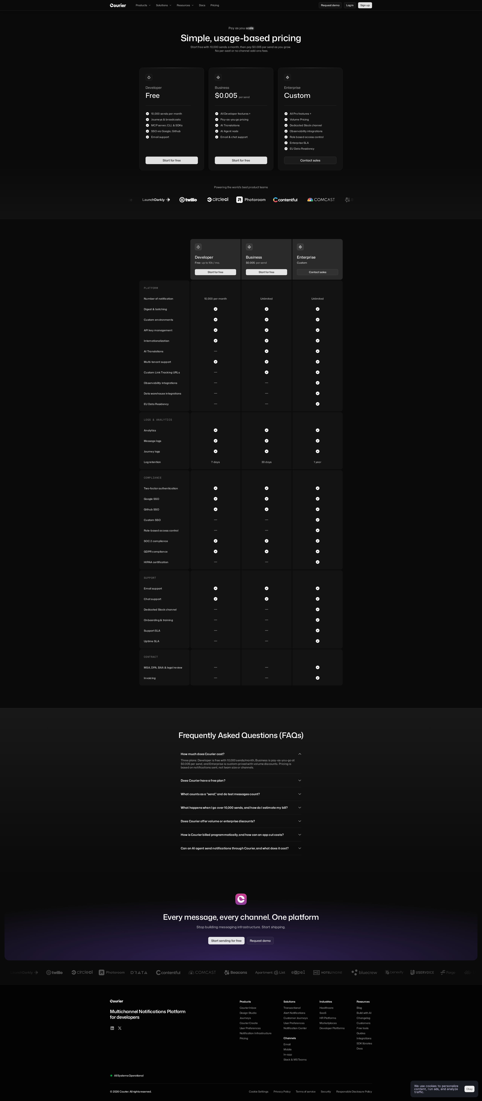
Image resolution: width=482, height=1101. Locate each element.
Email (287, 1044)
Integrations (364, 1038)
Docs (360, 1048)
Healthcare (326, 1008)
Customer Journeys (296, 1018)
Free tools (362, 1028)
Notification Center (295, 1028)
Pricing (244, 1038)
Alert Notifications (294, 1013)
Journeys (245, 1018)
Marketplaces (328, 1023)
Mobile (288, 1049)
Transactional (292, 1008)
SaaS (323, 1013)
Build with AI (364, 1013)
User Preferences (250, 1028)
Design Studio (248, 1013)
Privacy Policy (282, 1091)
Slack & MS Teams (295, 1059)
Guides (361, 1033)
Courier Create (249, 1023)
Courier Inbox (248, 1008)
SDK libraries (364, 1043)
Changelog (363, 1018)
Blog (359, 1008)
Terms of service (306, 1091)
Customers (363, 1023)
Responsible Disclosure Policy (354, 1091)
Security (326, 1091)
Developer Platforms (332, 1028)
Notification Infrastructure (256, 1033)
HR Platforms (328, 1018)
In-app (288, 1054)
